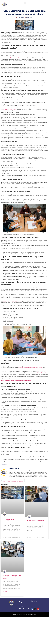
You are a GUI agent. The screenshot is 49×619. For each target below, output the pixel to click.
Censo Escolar (45, 107)
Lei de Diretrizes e (6, 57)
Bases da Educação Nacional (17, 57)
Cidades (38, 107)
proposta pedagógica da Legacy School (39, 372)
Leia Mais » (5, 533)
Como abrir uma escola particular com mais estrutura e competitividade (12, 519)
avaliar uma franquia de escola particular (12, 301)
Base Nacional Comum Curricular (16, 124)
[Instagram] (35, 609)
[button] (25, 3)
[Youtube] (38, 609)
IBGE (34, 107)
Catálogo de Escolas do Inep (9, 109)
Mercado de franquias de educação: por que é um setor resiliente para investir (12, 577)
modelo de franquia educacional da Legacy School (30, 367)
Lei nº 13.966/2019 (8, 304)
